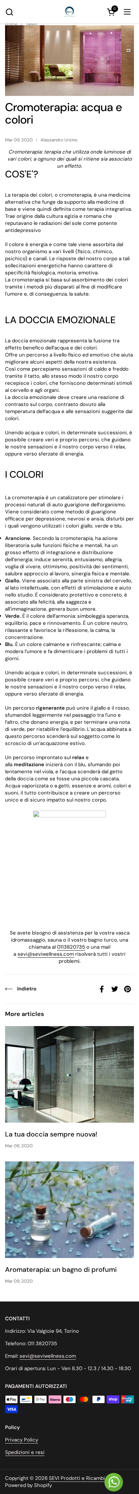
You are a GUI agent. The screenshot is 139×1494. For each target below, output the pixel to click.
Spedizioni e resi (25, 1452)
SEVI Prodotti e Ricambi (77, 1478)
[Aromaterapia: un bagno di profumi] (69, 1209)
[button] (9, 12)
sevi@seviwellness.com (46, 954)
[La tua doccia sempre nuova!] (69, 1074)
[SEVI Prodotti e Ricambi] (69, 12)
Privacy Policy (21, 1439)
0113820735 (71, 947)
